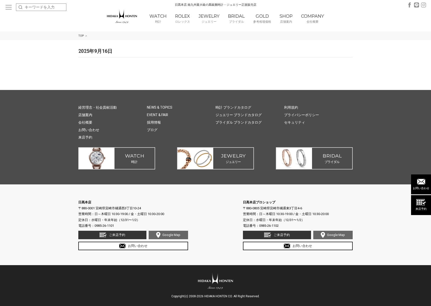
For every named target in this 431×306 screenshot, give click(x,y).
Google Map (171, 235)
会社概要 (85, 122)
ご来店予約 (117, 235)
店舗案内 (85, 115)
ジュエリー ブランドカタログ (239, 115)
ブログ (152, 130)
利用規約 (291, 107)
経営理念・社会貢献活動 (97, 107)
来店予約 (421, 209)
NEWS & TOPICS (159, 107)
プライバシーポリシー (301, 115)
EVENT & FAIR (157, 115)
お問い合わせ (421, 188)
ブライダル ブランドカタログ (239, 122)
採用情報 (154, 122)
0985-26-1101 (104, 226)
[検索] (20, 7)
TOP (81, 35)
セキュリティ (294, 122)
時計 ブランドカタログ (233, 107)
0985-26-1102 (269, 226)
